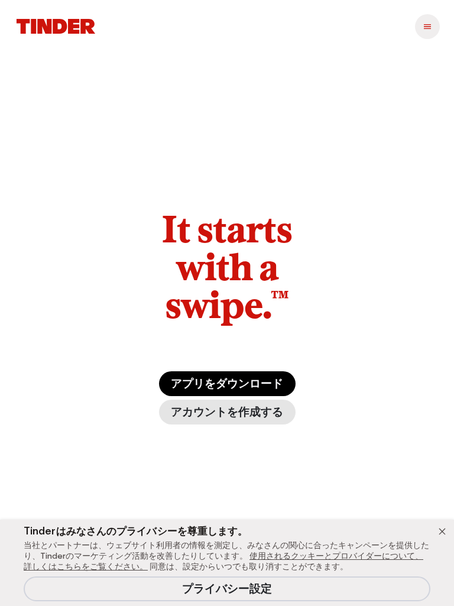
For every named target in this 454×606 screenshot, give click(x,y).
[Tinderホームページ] (56, 26)
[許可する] (442, 531)
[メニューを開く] (427, 26)
